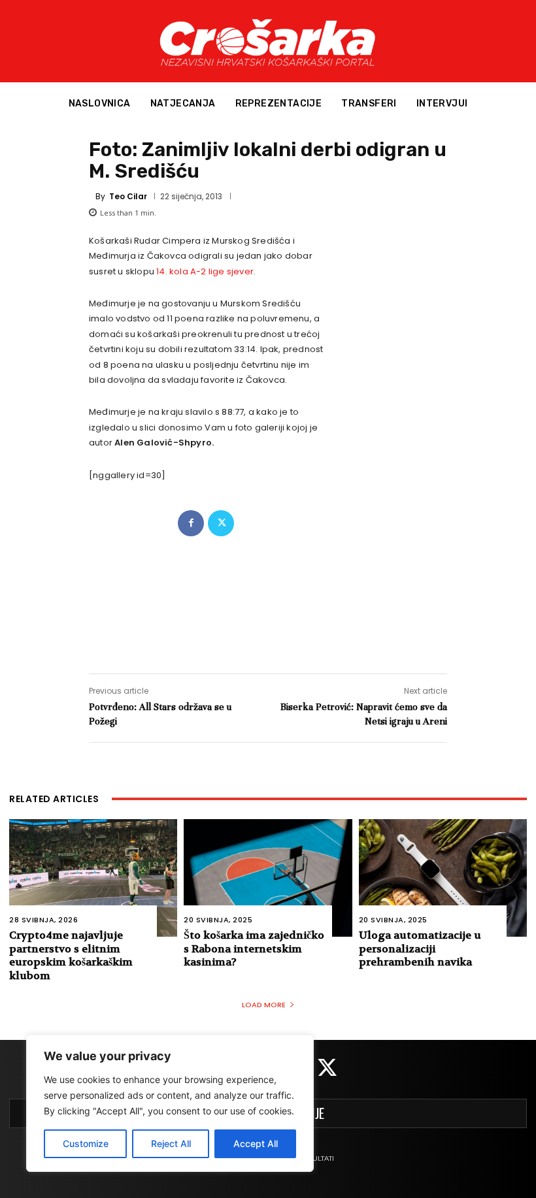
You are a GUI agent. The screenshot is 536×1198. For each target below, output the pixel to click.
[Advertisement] (268, 591)
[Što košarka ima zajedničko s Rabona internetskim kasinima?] (268, 878)
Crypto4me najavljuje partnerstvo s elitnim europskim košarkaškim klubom (71, 955)
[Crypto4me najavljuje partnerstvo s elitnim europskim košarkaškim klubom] (93, 878)
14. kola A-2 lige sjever (205, 271)
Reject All (171, 1143)
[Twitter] (221, 523)
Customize (86, 1143)
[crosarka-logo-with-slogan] (268, 41)
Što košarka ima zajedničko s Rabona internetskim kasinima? (254, 948)
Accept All (255, 1143)
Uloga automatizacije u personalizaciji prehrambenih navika (420, 948)
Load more (264, 1004)
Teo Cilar (128, 197)
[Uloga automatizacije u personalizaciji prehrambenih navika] (443, 878)
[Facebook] (191, 523)
